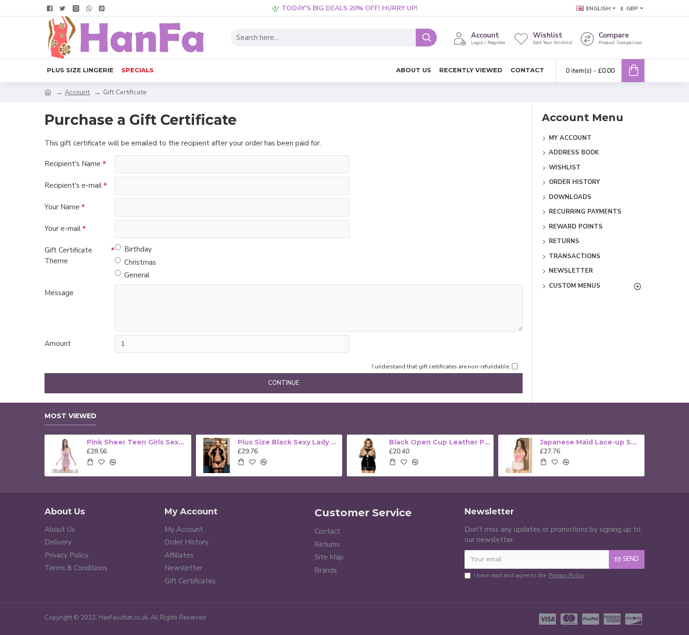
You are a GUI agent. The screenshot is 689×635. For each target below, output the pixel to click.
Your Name (62, 207)
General (137, 275)
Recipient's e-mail (73, 185)
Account (77, 92)
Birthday (138, 249)
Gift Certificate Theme (68, 255)
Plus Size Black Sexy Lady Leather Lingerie (288, 442)
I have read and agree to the (529, 575)
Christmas (140, 262)
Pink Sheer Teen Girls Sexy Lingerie (137, 442)
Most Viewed (71, 416)
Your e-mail (63, 228)
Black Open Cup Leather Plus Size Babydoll (439, 442)
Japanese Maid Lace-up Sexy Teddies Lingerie (590, 442)
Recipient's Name (73, 163)
